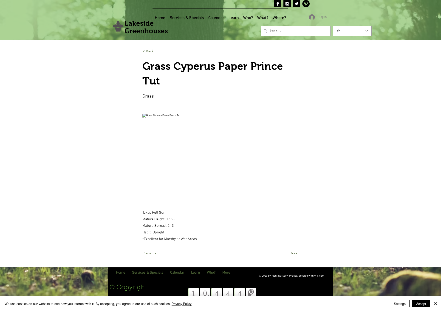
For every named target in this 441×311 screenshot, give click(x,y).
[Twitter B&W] (296, 3)
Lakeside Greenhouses (146, 27)
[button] (157, 51)
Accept (421, 303)
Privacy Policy (182, 303)
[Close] (435, 303)
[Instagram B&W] (287, 3)
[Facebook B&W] (277, 3)
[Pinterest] (306, 3)
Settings (400, 303)
